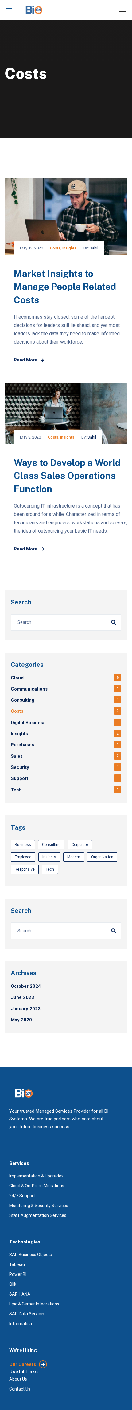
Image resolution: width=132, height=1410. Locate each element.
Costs (55, 248)
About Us (18, 1379)
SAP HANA (19, 1294)
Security (20, 767)
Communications (29, 689)
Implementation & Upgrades (36, 1175)
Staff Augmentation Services (37, 1215)
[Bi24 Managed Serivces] (34, 10)
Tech (16, 790)
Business (23, 845)
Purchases (22, 745)
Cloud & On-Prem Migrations (36, 1185)
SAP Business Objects (30, 1254)
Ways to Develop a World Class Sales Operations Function (67, 475)
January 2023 (26, 1009)
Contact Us (19, 1389)
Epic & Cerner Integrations (34, 1303)
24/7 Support (22, 1195)
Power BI (17, 1274)
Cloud (17, 678)
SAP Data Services (27, 1313)
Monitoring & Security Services (38, 1205)
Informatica (20, 1323)
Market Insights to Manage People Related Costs (65, 286)
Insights (69, 248)
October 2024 (26, 986)
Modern (73, 857)
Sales (17, 756)
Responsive (25, 869)
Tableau (17, 1264)
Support (19, 778)
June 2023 (22, 997)
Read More (25, 360)
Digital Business (28, 722)
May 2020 (21, 1020)
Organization (102, 857)
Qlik (12, 1284)
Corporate (80, 845)
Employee (23, 857)
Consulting (22, 700)
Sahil (94, 248)
